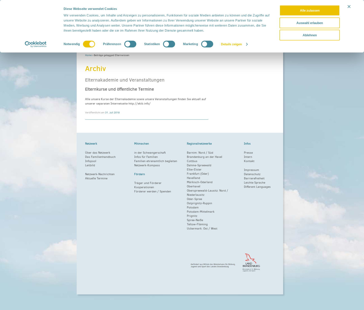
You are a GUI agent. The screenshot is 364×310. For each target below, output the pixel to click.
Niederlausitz (195, 195)
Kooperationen (144, 187)
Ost (205, 229)
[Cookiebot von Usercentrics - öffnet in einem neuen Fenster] (35, 44)
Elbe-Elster (194, 170)
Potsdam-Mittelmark (200, 212)
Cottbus (192, 161)
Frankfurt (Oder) (198, 174)
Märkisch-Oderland (200, 182)
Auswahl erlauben (309, 23)
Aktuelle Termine (96, 178)
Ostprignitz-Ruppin (199, 203)
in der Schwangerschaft (150, 153)
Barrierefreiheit (254, 178)
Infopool (90, 161)
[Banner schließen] (349, 6)
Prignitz (192, 216)
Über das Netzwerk (97, 153)
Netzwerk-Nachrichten (100, 174)
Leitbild (90, 165)
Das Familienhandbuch (100, 157)
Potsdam (193, 207)
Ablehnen (310, 35)
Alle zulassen (310, 10)
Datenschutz (252, 174)
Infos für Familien (146, 157)
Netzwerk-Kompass (147, 165)
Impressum (251, 170)
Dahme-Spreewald (199, 165)
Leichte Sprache (254, 183)
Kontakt (249, 161)
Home (88, 55)
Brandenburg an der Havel (204, 157)
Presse (248, 153)
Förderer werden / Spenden (152, 191)
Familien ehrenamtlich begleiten (155, 161)
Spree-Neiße (195, 220)
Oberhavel (193, 186)
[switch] (130, 44)
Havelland (193, 178)
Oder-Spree (194, 199)
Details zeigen (231, 44)
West (214, 229)
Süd (210, 153)
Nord (201, 153)
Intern (248, 157)
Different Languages (257, 187)
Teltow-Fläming (197, 224)
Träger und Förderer (148, 183)
